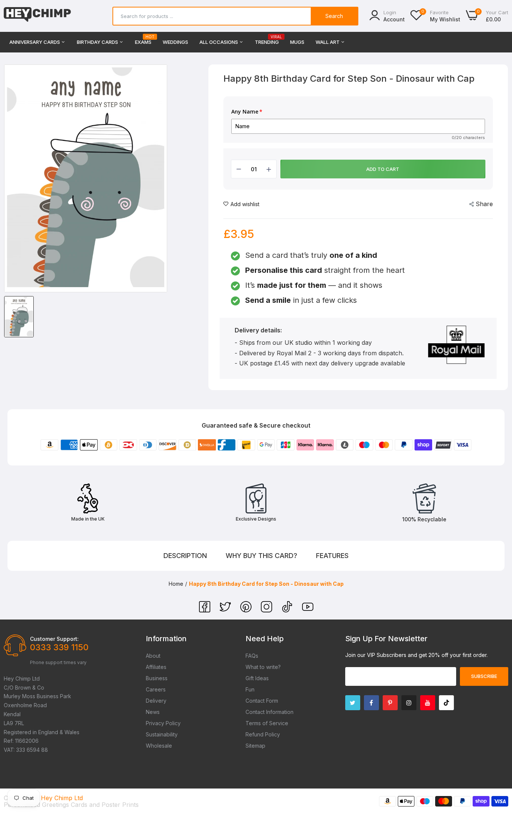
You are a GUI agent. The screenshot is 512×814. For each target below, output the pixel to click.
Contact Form (262, 700)
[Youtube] (427, 702)
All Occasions (219, 42)
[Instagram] (267, 610)
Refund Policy (263, 734)
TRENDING (267, 39)
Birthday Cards (98, 42)
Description (185, 556)
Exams (143, 39)
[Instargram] (408, 702)
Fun (250, 689)
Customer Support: (54, 639)
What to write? (263, 667)
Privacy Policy (163, 723)
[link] (497, 759)
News (153, 712)
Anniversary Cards (35, 42)
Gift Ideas (257, 678)
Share (484, 204)
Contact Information (269, 712)
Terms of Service (267, 723)
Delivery (156, 700)
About (153, 655)
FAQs (252, 655)
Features (332, 556)
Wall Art (328, 42)
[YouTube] (307, 610)
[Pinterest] (247, 610)
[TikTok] (288, 610)
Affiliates (156, 667)
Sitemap (255, 745)
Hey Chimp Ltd (62, 798)
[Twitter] (226, 610)
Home (176, 584)
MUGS (297, 42)
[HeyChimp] (37, 16)
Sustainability (162, 734)
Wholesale (159, 745)
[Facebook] (205, 610)
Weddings (175, 42)
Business (157, 678)
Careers (156, 689)
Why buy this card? (261, 556)
